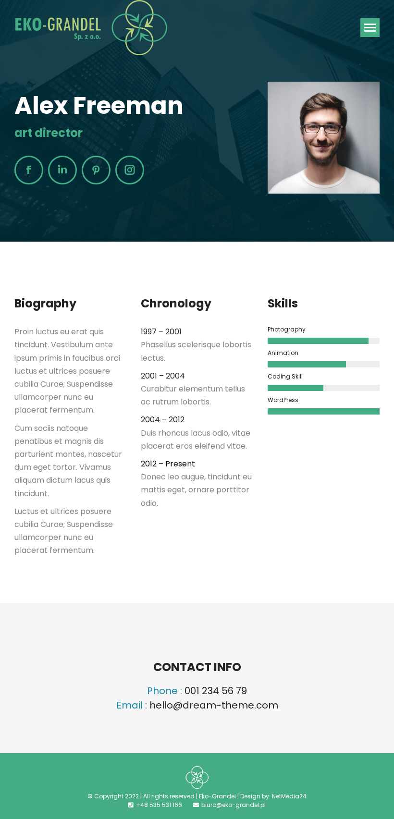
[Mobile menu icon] (370, 27)
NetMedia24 (289, 796)
